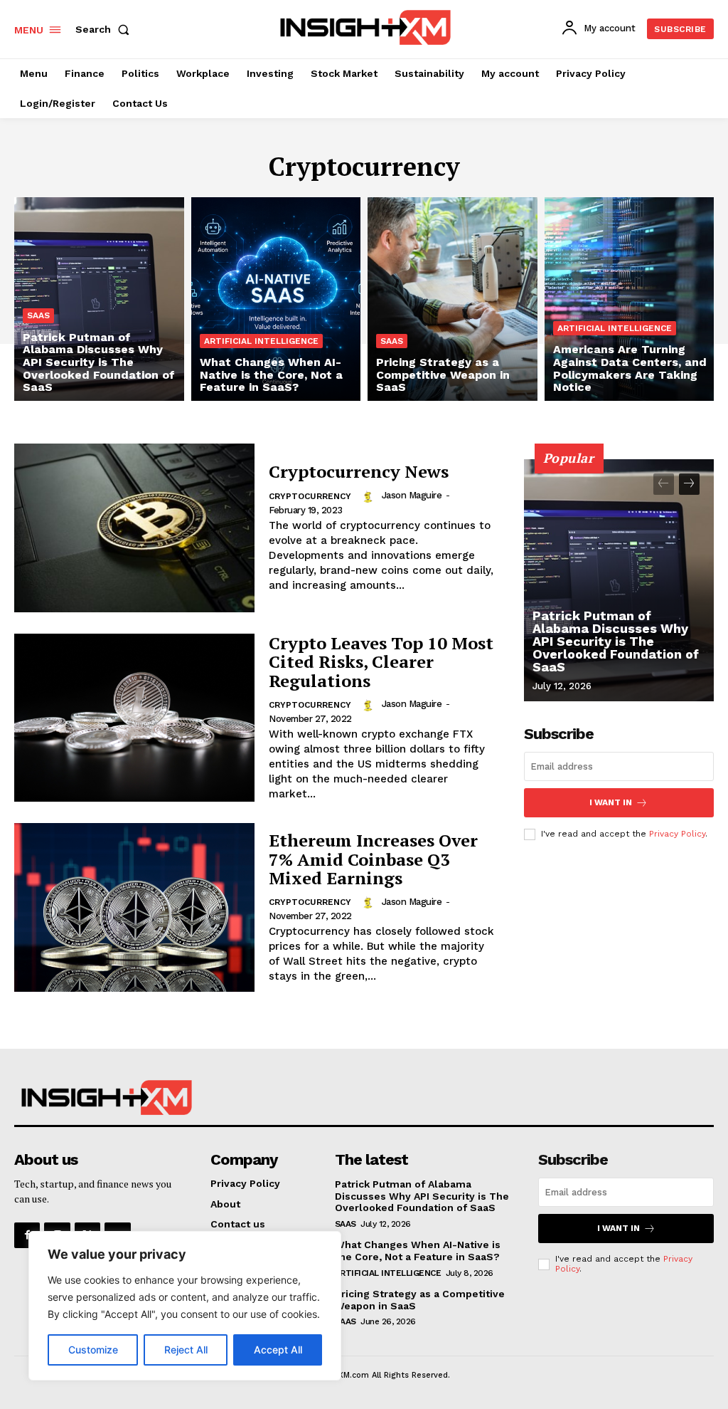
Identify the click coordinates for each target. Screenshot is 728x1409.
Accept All (278, 1349)
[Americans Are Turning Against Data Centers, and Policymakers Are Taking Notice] (629, 299)
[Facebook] (27, 1235)
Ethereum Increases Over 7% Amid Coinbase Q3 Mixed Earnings (373, 859)
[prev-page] (663, 484)
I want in (610, 802)
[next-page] (689, 484)
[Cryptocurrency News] (134, 528)
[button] (105, 29)
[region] (184, 1306)
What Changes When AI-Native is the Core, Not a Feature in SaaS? (417, 1250)
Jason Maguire (412, 495)
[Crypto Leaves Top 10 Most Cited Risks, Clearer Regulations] (134, 718)
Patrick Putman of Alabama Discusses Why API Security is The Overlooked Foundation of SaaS (615, 641)
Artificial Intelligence (261, 341)
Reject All (186, 1349)
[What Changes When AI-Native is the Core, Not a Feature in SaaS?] (276, 299)
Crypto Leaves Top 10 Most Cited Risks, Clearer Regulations (381, 662)
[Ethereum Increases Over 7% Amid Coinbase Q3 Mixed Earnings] (134, 907)
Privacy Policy (677, 834)
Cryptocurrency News (359, 471)
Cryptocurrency (310, 496)
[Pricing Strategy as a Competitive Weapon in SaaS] (452, 299)
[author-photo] (369, 495)
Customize (93, 1349)
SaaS (38, 315)
